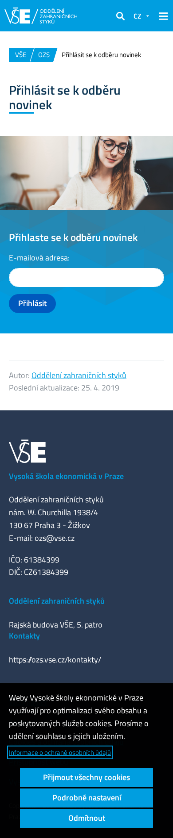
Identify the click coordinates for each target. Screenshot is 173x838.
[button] (120, 16)
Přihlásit (32, 303)
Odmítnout (86, 818)
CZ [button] (138, 16)
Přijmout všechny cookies (86, 777)
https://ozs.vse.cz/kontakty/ (55, 660)
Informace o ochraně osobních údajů (60, 752)
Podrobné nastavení (86, 798)
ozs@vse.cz (55, 538)
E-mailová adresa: (39, 258)
